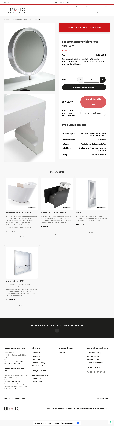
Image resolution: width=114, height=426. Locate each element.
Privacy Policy (9, 398)
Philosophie (36, 356)
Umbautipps (36, 378)
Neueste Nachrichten (94, 356)
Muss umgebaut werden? (41, 375)
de (106, 7)
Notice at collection (43, 423)
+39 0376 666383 (13, 364)
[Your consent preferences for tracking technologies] (110, 422)
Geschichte (36, 359)
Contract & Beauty (38, 363)
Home (6, 20)
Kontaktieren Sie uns (93, 102)
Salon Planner (37, 382)
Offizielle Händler (38, 366)
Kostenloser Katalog (94, 353)
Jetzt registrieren (93, 113)
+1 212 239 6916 (16, 382)
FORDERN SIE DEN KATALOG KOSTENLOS (57, 2)
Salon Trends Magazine (95, 363)
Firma (60, 7)
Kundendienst (72, 7)
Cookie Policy (20, 398)
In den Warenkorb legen (84, 87)
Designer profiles (93, 359)
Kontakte (85, 7)
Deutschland (13, 2)
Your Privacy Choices (64, 423)
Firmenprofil (36, 353)
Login (96, 7)
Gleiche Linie (57, 171)
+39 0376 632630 (17, 361)
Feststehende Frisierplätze (21, 20)
